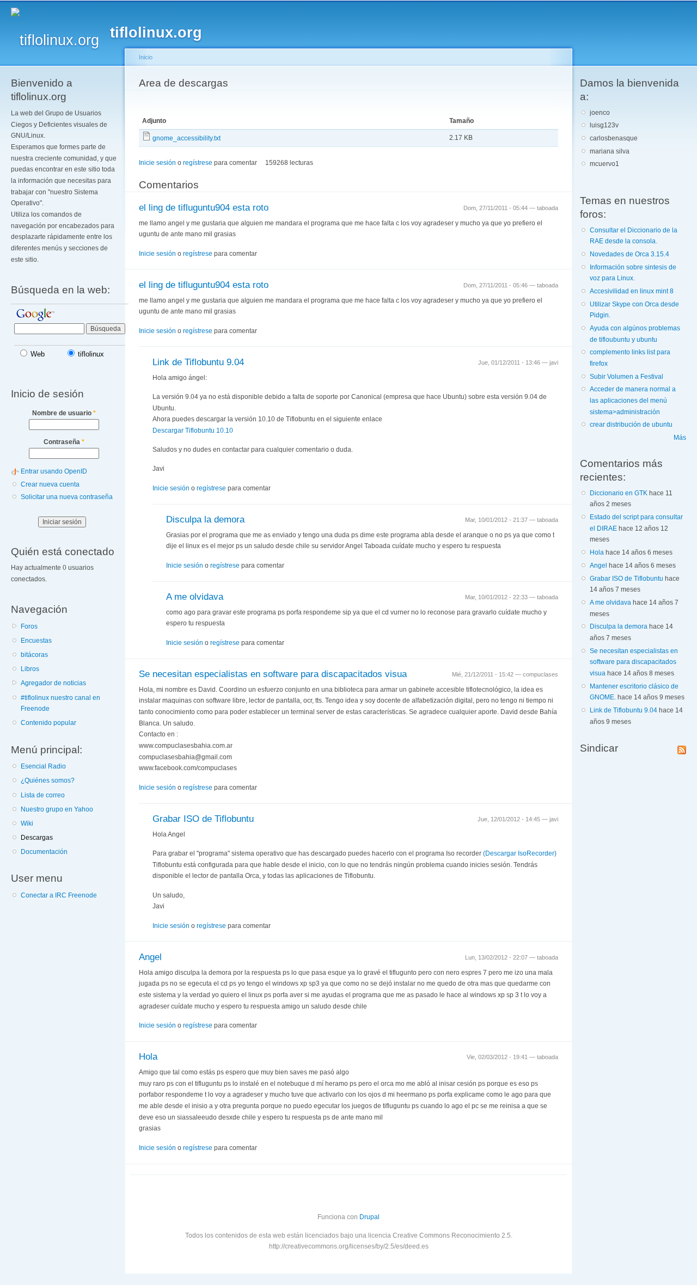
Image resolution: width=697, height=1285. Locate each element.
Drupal (369, 1217)
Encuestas (36, 640)
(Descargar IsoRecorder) (520, 853)
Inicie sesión (157, 163)
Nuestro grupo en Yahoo (57, 809)
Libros (30, 669)
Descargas (37, 837)
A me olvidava (194, 597)
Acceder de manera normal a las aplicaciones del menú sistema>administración (633, 400)
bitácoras (34, 655)
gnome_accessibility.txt (186, 138)
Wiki (27, 823)
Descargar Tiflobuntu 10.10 (192, 430)
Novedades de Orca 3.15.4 (629, 254)
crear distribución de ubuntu (631, 424)
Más (680, 437)
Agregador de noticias (53, 683)
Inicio (145, 57)
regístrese (197, 163)
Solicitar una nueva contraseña (67, 497)
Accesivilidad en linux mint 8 (632, 291)
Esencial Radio (43, 766)
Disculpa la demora (205, 519)
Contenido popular (48, 723)
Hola (148, 1057)
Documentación (44, 852)
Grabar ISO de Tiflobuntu (203, 819)
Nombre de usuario (64, 413)
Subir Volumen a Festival (626, 376)
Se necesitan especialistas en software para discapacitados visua (273, 674)
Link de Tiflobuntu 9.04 (198, 362)
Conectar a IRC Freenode (59, 895)
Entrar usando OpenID (54, 471)
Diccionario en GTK (618, 493)
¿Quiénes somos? (48, 780)
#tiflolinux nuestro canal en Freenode (60, 703)
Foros (29, 626)
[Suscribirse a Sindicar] (681, 747)
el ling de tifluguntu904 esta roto (203, 207)
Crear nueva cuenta (50, 484)
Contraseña (64, 442)
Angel (150, 957)
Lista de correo (43, 795)
